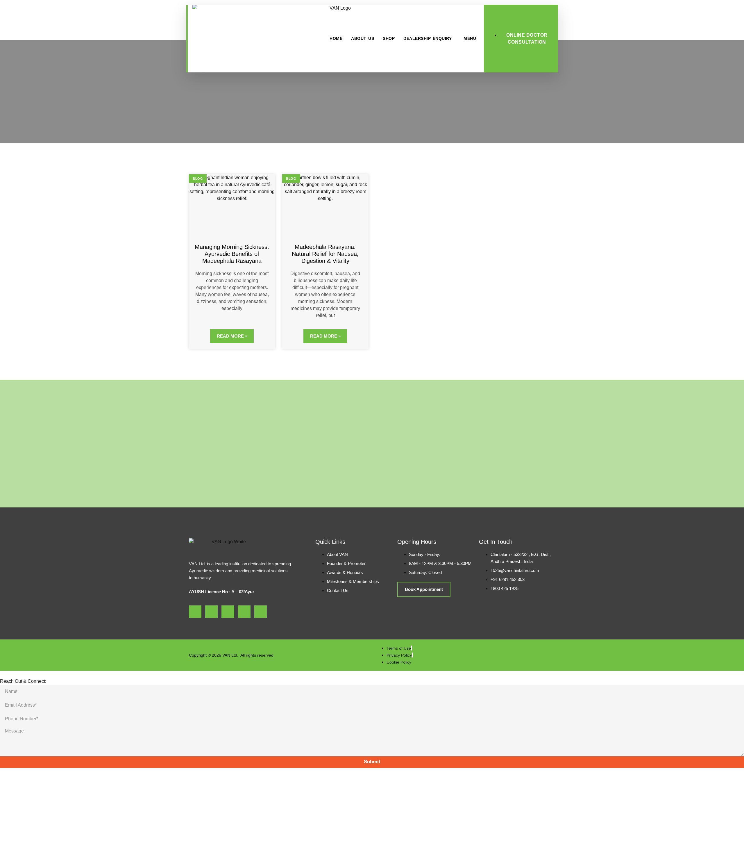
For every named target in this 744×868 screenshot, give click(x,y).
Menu (470, 38)
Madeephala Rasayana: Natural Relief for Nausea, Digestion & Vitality (325, 254)
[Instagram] (211, 611)
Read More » (232, 336)
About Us (362, 38)
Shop (389, 38)
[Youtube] (227, 611)
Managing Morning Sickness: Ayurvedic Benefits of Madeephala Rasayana (232, 254)
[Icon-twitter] (260, 611)
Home (336, 38)
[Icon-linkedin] (244, 611)
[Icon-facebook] (195, 611)
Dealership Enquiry (427, 38)
